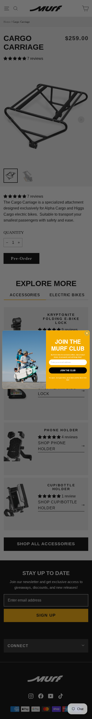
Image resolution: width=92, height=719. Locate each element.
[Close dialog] (87, 333)
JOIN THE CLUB (68, 370)
